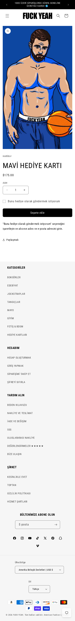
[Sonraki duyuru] (68, 5)
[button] (7, 16)
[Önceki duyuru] (7, 5)
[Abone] (56, 524)
